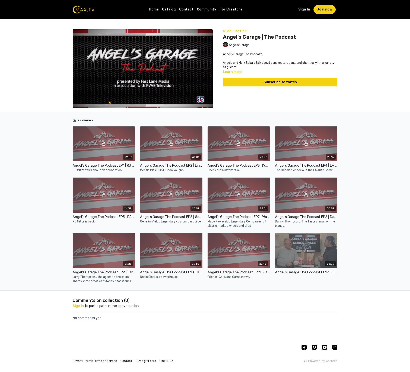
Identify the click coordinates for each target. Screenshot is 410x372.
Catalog (169, 9)
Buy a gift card (146, 361)
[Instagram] (314, 347)
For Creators (231, 9)
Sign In (304, 9)
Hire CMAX (166, 361)
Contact (186, 9)
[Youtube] (324, 347)
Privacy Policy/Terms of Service (95, 361)
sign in (78, 306)
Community (206, 9)
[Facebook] (304, 347)
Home (154, 9)
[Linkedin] (334, 347)
